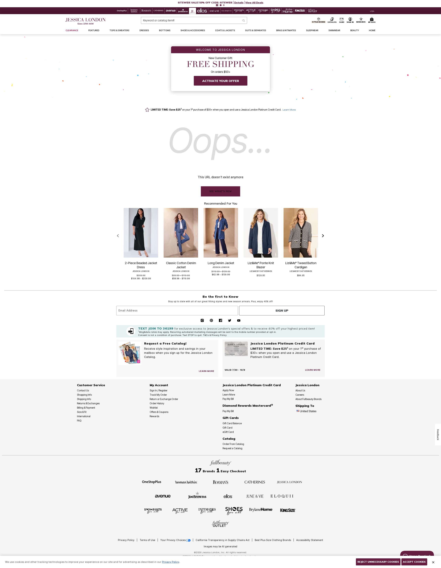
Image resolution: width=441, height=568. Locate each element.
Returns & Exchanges (88, 403)
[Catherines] (255, 481)
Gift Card (227, 427)
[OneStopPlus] (151, 481)
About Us (300, 390)
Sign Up (281, 310)
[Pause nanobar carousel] (217, 5)
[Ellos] (228, 496)
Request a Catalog (232, 448)
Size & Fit (81, 411)
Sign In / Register (158, 390)
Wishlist (154, 407)
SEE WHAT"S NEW (220, 191)
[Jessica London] (289, 481)
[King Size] (288, 511)
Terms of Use (148, 540)
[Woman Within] (186, 481)
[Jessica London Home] (85, 21)
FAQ (79, 420)
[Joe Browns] (197, 495)
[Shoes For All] (234, 511)
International (83, 416)
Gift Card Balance (232, 423)
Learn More (289, 109)
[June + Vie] (255, 496)
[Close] (433, 562)
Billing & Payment (86, 407)
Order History (157, 403)
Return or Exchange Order (164, 399)
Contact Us (83, 390)
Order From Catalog (233, 443)
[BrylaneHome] (261, 511)
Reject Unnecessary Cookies (378, 561)
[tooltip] (122, 10)
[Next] (323, 235)
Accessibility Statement (309, 540)
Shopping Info (84, 394)
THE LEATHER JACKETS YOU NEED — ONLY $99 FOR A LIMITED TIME (205, 2)
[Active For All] (180, 511)
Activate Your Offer (220, 81)
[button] (220, 2)
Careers (299, 394)
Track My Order (158, 394)
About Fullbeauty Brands (308, 399)
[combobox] (194, 20)
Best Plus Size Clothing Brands (273, 540)
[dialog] (372, 10)
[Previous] (118, 235)
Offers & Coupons (159, 411)
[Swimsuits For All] (153, 511)
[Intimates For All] (207, 511)
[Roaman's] (220, 481)
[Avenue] (163, 496)
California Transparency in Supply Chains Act (223, 540)
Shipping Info (84, 399)
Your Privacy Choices (173, 540)
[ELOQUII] (282, 495)
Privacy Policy (126, 540)
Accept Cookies (414, 561)
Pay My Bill (228, 398)
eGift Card (228, 431)
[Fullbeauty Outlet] (220, 524)
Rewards (154, 416)
